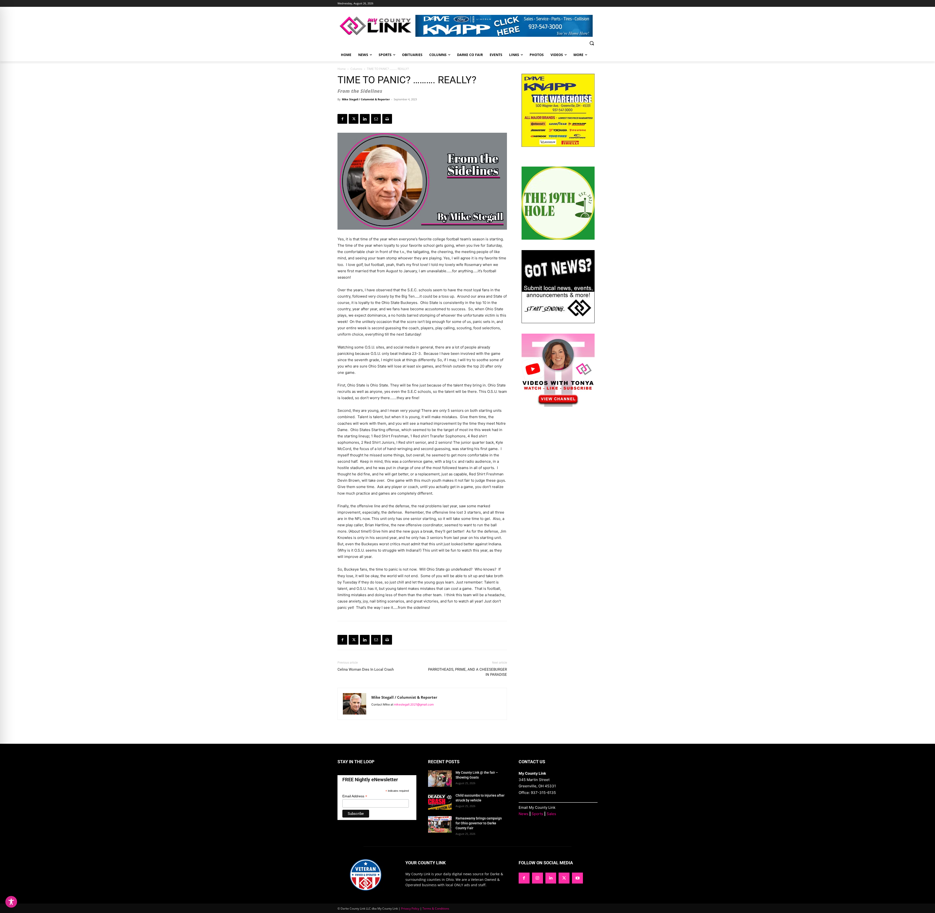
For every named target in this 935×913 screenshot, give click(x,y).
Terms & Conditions (435, 908)
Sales (551, 813)
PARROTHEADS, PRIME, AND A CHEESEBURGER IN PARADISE (467, 672)
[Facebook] (342, 119)
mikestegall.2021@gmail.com (414, 704)
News (523, 813)
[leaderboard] (506, 26)
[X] (353, 119)
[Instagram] (537, 878)
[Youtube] (577, 878)
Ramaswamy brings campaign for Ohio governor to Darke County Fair (479, 823)
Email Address (354, 796)
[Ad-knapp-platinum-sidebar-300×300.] (558, 145)
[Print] (387, 119)
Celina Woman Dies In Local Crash (365, 669)
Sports (537, 813)
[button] (592, 43)
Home (341, 69)
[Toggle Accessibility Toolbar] (11, 901)
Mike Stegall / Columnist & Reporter (366, 99)
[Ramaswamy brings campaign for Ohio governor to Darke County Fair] (440, 824)
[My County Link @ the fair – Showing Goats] (440, 778)
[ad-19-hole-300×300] (558, 238)
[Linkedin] (365, 119)
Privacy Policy (410, 908)
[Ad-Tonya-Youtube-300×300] (558, 405)
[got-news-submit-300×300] (558, 322)
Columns (356, 69)
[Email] (376, 119)
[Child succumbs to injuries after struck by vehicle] (440, 801)
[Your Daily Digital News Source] (376, 25)
